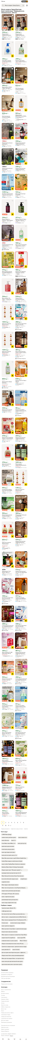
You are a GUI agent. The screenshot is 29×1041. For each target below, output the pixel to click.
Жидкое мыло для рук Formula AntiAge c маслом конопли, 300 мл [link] (7, 515)
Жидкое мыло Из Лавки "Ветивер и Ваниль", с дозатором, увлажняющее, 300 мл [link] (20, 220)
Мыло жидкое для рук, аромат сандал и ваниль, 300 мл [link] (21, 352)
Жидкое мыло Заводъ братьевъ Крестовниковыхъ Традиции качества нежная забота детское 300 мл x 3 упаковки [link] (7, 382)
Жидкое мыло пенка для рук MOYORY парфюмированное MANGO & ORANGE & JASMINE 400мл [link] (20, 515)
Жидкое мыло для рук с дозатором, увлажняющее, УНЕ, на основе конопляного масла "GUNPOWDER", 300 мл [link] (7, 143)
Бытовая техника (5, 993)
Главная (3, 1039)
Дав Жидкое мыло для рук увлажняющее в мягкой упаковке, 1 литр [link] (20, 733)
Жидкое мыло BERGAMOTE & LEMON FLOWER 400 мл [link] (20, 115)
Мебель (3, 991)
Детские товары (5, 1020)
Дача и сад (3, 1008)
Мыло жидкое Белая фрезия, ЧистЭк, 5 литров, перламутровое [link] (7, 733)
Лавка (9, 1039)
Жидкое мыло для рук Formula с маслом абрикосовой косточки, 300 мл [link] (7, 679)
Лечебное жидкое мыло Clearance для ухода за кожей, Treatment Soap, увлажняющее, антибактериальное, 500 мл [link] (7, 194)
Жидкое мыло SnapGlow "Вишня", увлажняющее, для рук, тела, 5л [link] (7, 438)
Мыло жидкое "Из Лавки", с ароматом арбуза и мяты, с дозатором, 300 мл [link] (6, 299)
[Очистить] (23, 5)
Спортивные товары (5, 1014)
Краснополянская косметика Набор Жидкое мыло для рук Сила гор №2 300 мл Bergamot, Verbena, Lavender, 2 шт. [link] (20, 89)
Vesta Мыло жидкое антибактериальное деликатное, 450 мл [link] (6, 61)
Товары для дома (5, 1001)
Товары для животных (6, 1016)
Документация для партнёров (8, 976)
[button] (27, 5)
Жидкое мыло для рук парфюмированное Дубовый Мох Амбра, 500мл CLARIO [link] (20, 169)
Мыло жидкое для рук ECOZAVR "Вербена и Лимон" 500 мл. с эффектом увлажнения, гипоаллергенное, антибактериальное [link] (7, 272)
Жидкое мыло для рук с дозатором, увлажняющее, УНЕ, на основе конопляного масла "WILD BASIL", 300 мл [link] (7, 169)
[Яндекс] (11, 1036)
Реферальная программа (6, 984)
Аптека (2, 1003)
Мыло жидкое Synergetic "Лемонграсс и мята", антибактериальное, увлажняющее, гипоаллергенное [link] (21, 245)
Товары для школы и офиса (7, 1012)
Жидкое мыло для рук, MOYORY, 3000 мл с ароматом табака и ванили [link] (7, 787)
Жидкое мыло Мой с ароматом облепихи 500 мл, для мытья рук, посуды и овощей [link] (21, 410)
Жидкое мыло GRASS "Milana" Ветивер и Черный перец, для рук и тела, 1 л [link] (7, 88)
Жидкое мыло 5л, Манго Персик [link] (20, 381)
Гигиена (3, 995)
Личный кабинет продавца (7, 972)
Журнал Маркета (5, 1031)
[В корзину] (12, 29)
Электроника (4, 997)
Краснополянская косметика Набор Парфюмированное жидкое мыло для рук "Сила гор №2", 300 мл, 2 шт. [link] (7, 117)
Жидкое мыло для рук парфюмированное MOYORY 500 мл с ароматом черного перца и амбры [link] (21, 542)
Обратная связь (4, 1027)
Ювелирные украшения (6, 1022)
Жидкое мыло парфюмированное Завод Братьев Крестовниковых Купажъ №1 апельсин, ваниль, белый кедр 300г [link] (7, 34)
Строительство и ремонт (6, 1018)
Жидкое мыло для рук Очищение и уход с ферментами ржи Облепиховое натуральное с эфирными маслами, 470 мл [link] (7, 410)
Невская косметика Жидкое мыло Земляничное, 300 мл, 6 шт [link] (20, 490)
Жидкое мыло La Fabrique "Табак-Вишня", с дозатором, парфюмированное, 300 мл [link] (7, 220)
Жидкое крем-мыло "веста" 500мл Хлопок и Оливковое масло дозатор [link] (20, 61)
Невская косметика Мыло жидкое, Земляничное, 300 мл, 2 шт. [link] (20, 787)
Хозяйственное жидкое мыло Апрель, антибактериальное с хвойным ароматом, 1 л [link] (7, 706)
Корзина (20, 1039)
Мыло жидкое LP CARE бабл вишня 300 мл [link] (7, 653)
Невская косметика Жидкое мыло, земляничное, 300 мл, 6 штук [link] (7, 324)
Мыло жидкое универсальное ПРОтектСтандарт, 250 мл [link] (7, 813)
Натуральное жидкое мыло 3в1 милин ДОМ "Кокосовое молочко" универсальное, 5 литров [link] (7, 490)
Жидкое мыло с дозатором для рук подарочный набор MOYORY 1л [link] (19, 299)
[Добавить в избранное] (12, 15)
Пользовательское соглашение (8, 1025)
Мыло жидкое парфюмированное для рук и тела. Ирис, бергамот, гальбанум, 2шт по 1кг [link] (20, 464)
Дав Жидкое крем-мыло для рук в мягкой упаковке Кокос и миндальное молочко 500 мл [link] (7, 598)
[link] (6, 834)
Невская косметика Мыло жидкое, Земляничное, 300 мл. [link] (7, 464)
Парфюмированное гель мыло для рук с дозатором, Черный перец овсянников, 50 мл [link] (7, 245)
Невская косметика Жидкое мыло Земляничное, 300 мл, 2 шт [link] (7, 543)
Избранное (14, 1039)
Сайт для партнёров (5, 978)
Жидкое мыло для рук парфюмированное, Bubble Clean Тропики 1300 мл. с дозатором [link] (20, 438)
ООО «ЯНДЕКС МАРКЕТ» (10, 1033)
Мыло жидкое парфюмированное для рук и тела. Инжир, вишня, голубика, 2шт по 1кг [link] (7, 761)
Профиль (26, 1039)
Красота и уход (4, 1005)
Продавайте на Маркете (6, 974)
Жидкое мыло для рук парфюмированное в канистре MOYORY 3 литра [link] (20, 653)
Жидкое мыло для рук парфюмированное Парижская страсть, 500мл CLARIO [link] (20, 143)
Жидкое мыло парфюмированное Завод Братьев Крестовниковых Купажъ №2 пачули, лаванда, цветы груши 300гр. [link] (21, 34)
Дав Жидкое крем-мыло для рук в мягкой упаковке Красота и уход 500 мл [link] (21, 626)
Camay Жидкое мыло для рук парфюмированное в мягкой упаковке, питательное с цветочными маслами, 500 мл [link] (7, 626)
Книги (2, 1010)
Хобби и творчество (5, 1007)
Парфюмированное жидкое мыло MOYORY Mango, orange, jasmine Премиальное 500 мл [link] (20, 598)
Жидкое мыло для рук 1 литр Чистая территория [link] (21, 572)
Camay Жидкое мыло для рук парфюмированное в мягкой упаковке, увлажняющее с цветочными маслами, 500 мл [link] (21, 679)
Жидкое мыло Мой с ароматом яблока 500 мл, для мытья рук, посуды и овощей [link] (20, 706)
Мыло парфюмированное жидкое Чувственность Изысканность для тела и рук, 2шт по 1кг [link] (21, 813)
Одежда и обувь (5, 999)
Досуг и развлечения (6, 989)
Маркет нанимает (5, 1029)
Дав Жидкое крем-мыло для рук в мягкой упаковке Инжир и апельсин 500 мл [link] (20, 324)
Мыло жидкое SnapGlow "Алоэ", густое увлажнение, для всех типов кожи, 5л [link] (20, 761)
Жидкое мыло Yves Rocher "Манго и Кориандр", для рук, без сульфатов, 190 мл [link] (7, 572)
